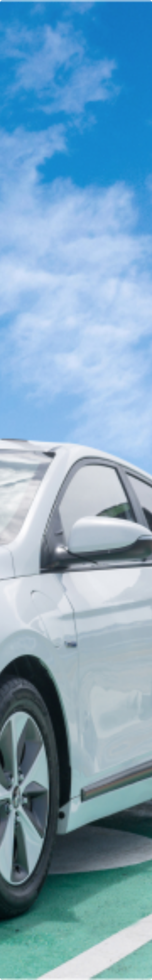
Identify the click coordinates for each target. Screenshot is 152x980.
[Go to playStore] (86, 903)
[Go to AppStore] (25, 903)
